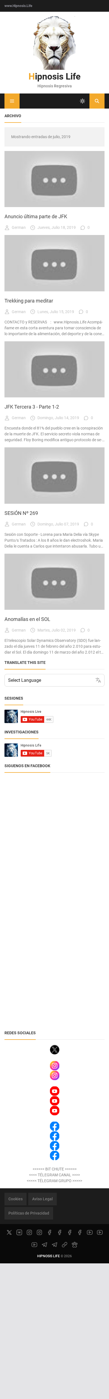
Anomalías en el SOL (27, 619)
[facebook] (49, 1232)
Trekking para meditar (28, 301)
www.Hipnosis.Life (18, 6)
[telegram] (44, 1245)
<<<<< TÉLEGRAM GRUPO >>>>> (54, 1181)
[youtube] (90, 1232)
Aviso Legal (42, 1199)
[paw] (74, 1245)
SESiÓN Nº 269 (21, 513)
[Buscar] (97, 101)
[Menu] (12, 101)
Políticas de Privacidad (28, 1213)
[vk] (19, 1232)
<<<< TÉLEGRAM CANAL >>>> (54, 1175)
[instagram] (29, 1232)
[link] (64, 1245)
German (19, 227)
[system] (82, 101)
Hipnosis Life (54, 76)
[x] (9, 1232)
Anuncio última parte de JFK (35, 216)
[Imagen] (54, 179)
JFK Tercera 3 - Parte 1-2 (31, 407)
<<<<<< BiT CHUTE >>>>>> (55, 1169)
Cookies (15, 1199)
